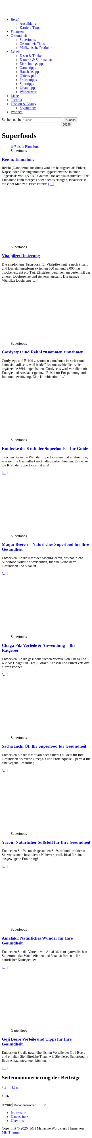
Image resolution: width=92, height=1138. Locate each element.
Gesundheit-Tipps (32, 43)
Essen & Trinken (31, 56)
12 (13, 1087)
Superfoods (28, 39)
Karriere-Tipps (30, 27)
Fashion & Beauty (23, 104)
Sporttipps (27, 84)
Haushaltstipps (30, 72)
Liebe (15, 96)
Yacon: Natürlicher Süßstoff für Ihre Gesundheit (46, 842)
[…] (51, 184)
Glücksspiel (28, 76)
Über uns (17, 1121)
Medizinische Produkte (36, 47)
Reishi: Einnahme (18, 159)
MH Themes (11, 1132)
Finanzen (17, 31)
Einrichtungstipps (32, 64)
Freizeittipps (28, 80)
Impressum (18, 1113)
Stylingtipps (28, 108)
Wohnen (17, 112)
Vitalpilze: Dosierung (21, 255)
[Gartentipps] (47, 1026)
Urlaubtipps (28, 88)
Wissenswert (28, 92)
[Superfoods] (47, 532)
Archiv (7, 1105)
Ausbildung (28, 23)
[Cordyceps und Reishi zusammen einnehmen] (47, 339)
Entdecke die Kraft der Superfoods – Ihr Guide (45, 448)
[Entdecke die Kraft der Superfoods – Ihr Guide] (47, 436)
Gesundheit (19, 35)
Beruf (15, 19)
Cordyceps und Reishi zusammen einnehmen (43, 352)
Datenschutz (19, 1117)
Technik (16, 100)
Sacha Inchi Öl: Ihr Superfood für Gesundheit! (45, 746)
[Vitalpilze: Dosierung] (47, 243)
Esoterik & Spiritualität (36, 60)
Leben (15, 52)
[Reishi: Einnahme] (25, 146)
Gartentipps (28, 68)
